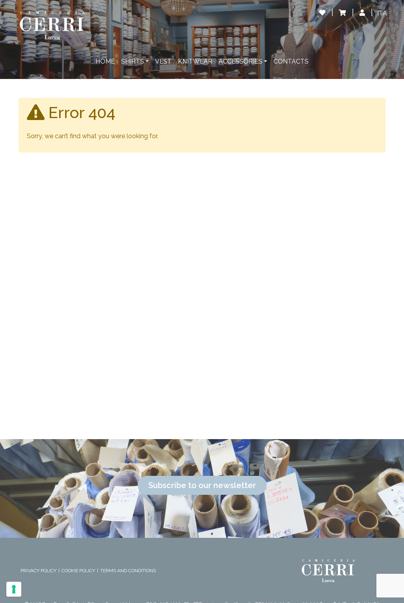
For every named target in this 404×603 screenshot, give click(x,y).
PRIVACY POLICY (38, 570)
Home (105, 61)
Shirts (132, 61)
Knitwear (195, 61)
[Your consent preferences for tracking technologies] (13, 589)
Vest (163, 61)
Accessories (240, 61)
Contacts (291, 61)
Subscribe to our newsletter (202, 485)
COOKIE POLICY (78, 570)
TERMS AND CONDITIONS (128, 570)
